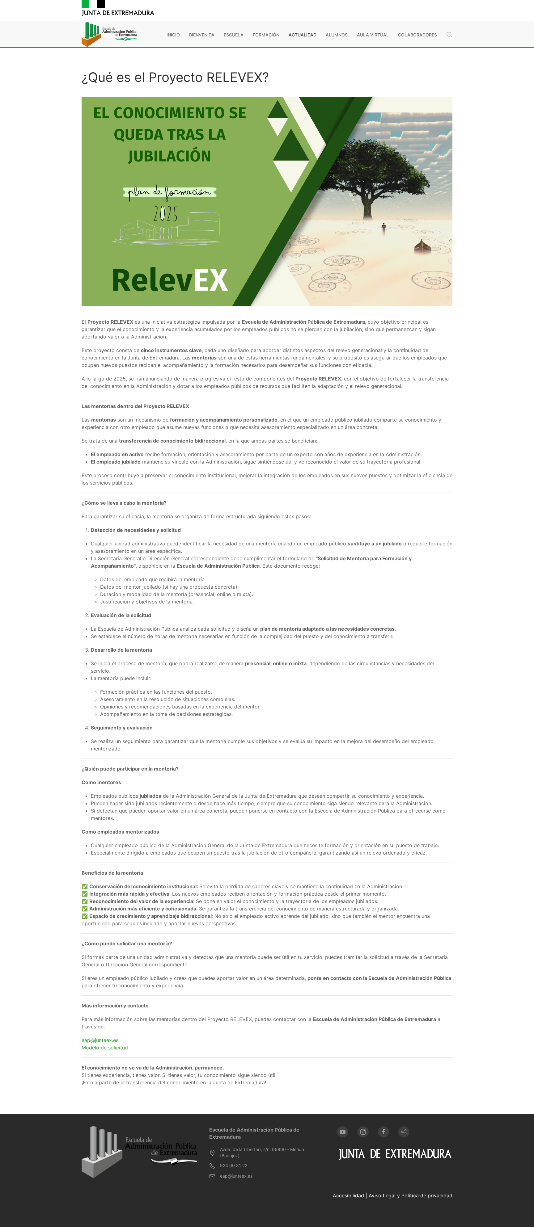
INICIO (173, 34)
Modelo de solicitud (105, 1047)
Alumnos (337, 34)
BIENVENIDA (201, 34)
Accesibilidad (348, 1195)
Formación (266, 34)
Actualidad (302, 34)
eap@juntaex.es (100, 1040)
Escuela (234, 34)
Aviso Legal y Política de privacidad (410, 1195)
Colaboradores (417, 34)
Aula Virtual (373, 34)
